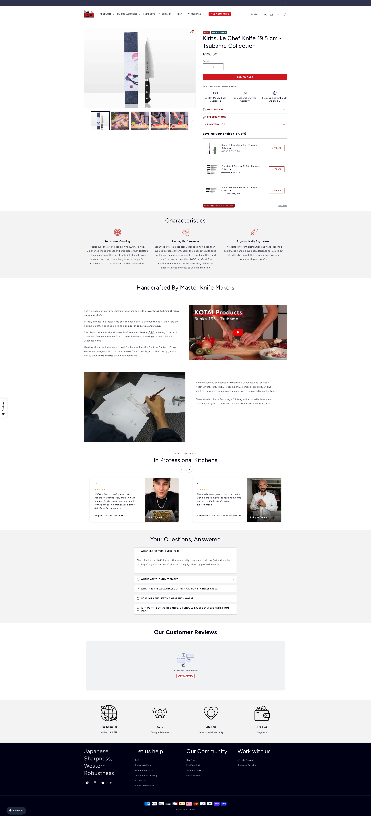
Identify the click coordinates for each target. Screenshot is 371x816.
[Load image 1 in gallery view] (100, 120)
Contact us (140, 780)
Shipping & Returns (144, 765)
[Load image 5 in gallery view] (179, 120)
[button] (107, 14)
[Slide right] (192, 120)
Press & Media (193, 775)
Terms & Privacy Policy (146, 775)
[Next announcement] (286, 3)
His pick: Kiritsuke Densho (107, 515)
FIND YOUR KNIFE (220, 14)
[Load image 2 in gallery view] (120, 120)
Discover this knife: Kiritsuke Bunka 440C (217, 515)
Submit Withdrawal (144, 785)
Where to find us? (195, 770)
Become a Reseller (247, 765)
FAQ (137, 760)
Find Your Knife (193, 765)
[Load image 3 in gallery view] (140, 120)
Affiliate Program (246, 760)
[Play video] (238, 332)
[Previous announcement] (85, 3)
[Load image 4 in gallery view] (159, 120)
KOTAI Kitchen (189, 809)
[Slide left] (87, 120)
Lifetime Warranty (144, 770)
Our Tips (190, 760)
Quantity (207, 61)
